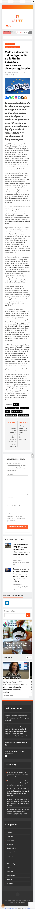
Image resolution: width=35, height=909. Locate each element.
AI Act (16, 404)
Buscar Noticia (9, 611)
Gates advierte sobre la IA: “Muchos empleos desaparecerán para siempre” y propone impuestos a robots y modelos (21, 575)
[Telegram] (19, 97)
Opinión (9, 860)
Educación (10, 844)
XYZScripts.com (27, 908)
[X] (22, 97)
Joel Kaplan (24, 408)
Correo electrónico (13, 506)
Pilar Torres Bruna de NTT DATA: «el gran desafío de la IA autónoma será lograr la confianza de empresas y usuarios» (21, 550)
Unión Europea (23, 415)
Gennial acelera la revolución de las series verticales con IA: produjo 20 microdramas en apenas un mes (17, 783)
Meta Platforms (17, 411)
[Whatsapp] (12, 97)
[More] (25, 97)
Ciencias (9, 832)
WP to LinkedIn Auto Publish (11, 908)
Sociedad (10, 879)
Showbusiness (11, 875)
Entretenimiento (11, 848)
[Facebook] (6, 97)
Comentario (11, 474)
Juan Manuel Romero (12, 73)
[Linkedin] (9, 97)
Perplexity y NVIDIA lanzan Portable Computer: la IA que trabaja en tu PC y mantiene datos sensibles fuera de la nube (18, 802)
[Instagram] (16, 97)
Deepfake (10, 836)
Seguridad (10, 872)
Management (10, 44)
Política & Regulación (12, 47)
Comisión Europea (12, 408)
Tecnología (10, 883)
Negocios (10, 856)
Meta (7, 411)
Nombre (10, 498)
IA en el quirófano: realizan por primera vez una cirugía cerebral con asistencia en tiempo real (18, 775)
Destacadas (9, 677)
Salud (8, 868)
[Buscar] (28, 615)
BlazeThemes (21, 902)
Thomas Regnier (11, 415)
